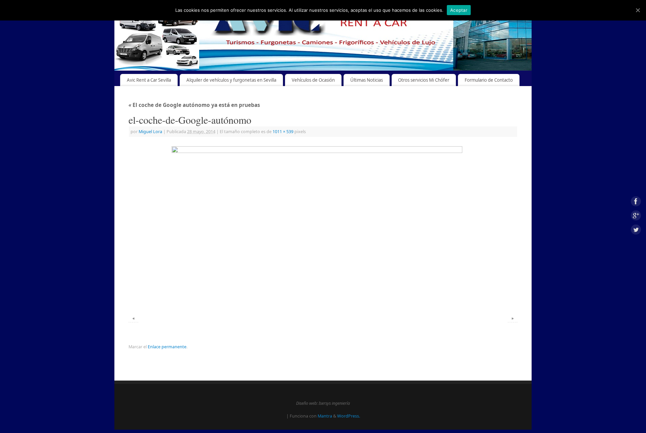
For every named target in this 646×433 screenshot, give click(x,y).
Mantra (325, 416)
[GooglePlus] (636, 216)
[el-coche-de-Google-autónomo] (323, 227)
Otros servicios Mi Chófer (423, 80)
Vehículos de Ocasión (313, 80)
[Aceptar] (637, 10)
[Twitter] (636, 230)
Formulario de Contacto (489, 80)
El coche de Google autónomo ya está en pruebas (194, 105)
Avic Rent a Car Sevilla (149, 80)
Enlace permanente (167, 347)
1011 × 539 (283, 131)
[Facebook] (636, 202)
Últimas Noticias (366, 80)
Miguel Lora (150, 131)
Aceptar (458, 10)
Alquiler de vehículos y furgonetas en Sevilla (231, 80)
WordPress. (348, 416)
